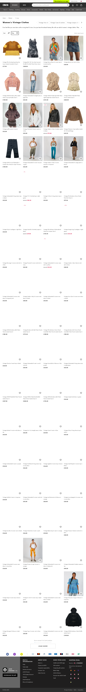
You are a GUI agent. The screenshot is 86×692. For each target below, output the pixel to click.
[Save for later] (20, 58)
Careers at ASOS (42, 665)
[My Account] (73, 5)
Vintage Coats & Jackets (57, 23)
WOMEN (15, 5)
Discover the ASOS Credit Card (59, 677)
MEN (24, 5)
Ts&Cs (75, 690)
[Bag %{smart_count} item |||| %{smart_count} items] (81, 5)
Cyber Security (41, 673)
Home (4, 18)
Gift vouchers (56, 665)
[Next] (81, 22)
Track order (25, 667)
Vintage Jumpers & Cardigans (76, 23)
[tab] (5, 10)
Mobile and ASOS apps (59, 663)
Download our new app (61, 1)
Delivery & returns (27, 669)
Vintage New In (43, 23)
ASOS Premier (26, 672)
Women (10, 18)
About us (40, 663)
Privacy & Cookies (68, 690)
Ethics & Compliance (28, 682)
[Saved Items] (77, 5)
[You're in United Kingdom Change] (81, 1)
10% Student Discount (28, 674)
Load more (43, 646)
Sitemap (25, 677)
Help (24, 664)
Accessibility (80, 690)
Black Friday (56, 670)
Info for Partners (57, 673)
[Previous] (36, 22)
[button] (71, 670)
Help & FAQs (74, 1)
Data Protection (26, 679)
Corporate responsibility (44, 668)
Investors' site (41, 670)
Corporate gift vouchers (59, 668)
